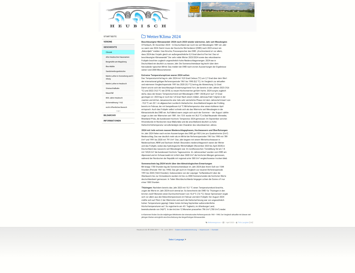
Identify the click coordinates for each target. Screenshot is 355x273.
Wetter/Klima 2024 (163, 36)
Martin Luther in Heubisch (116, 83)
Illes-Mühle (110, 66)
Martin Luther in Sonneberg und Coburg (119, 77)
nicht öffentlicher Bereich (116, 107)
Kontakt (215, 230)
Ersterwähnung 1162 (114, 102)
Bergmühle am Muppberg (116, 62)
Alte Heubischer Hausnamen (117, 57)
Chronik (109, 52)
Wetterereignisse (214, 222)
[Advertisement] (177, 250)
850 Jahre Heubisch (114, 98)
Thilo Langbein (243, 222)
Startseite (110, 36)
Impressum (204, 230)
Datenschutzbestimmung (186, 230)
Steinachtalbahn (112, 88)
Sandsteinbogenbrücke (115, 71)
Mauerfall (109, 93)
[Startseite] (138, 17)
